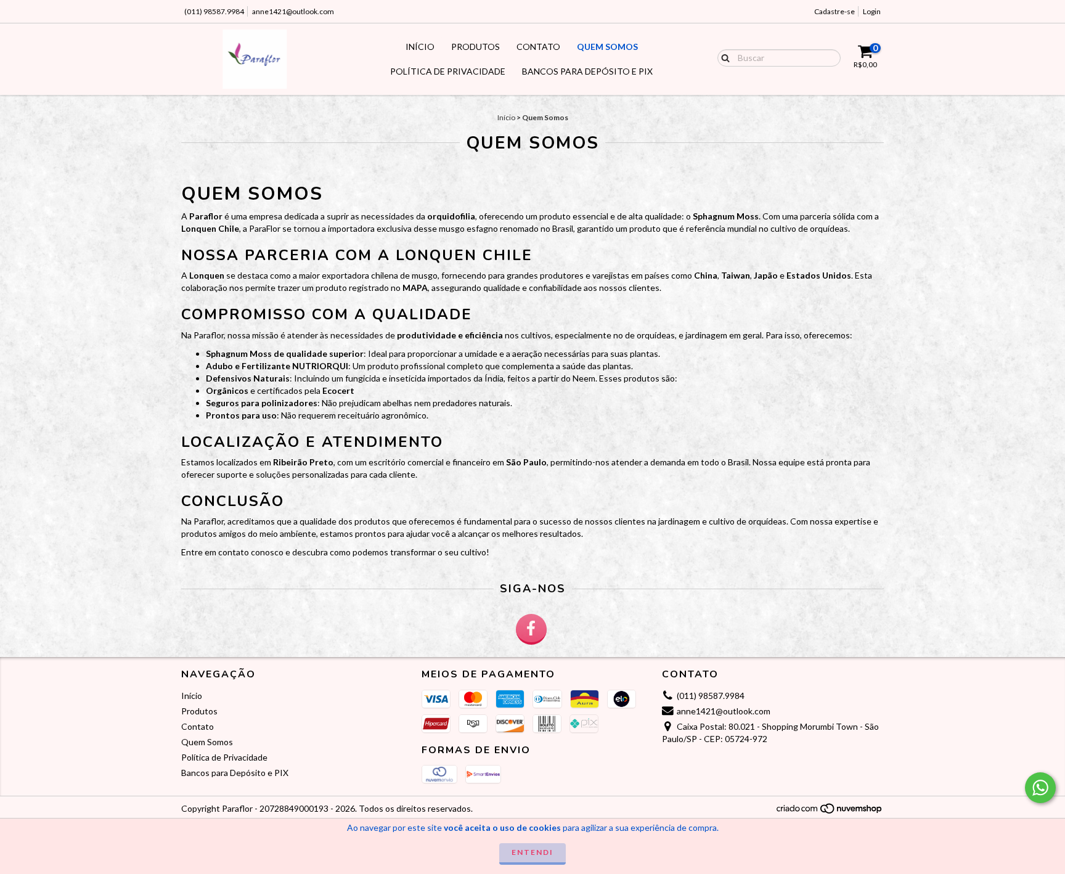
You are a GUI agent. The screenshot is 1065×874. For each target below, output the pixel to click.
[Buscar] (722, 57)
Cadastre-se (834, 11)
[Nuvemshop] (830, 812)
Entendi (532, 852)
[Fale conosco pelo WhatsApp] (1040, 787)
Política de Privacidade (447, 71)
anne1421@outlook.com (293, 11)
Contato (538, 46)
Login (872, 11)
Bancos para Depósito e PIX (587, 71)
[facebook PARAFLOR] (531, 629)
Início (420, 46)
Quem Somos (607, 46)
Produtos (475, 46)
